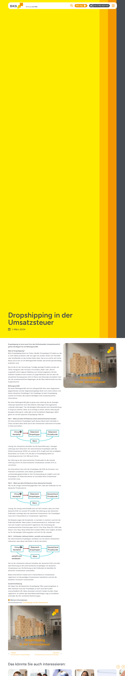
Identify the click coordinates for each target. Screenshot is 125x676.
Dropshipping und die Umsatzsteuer (35, 603)
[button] (118, 666)
